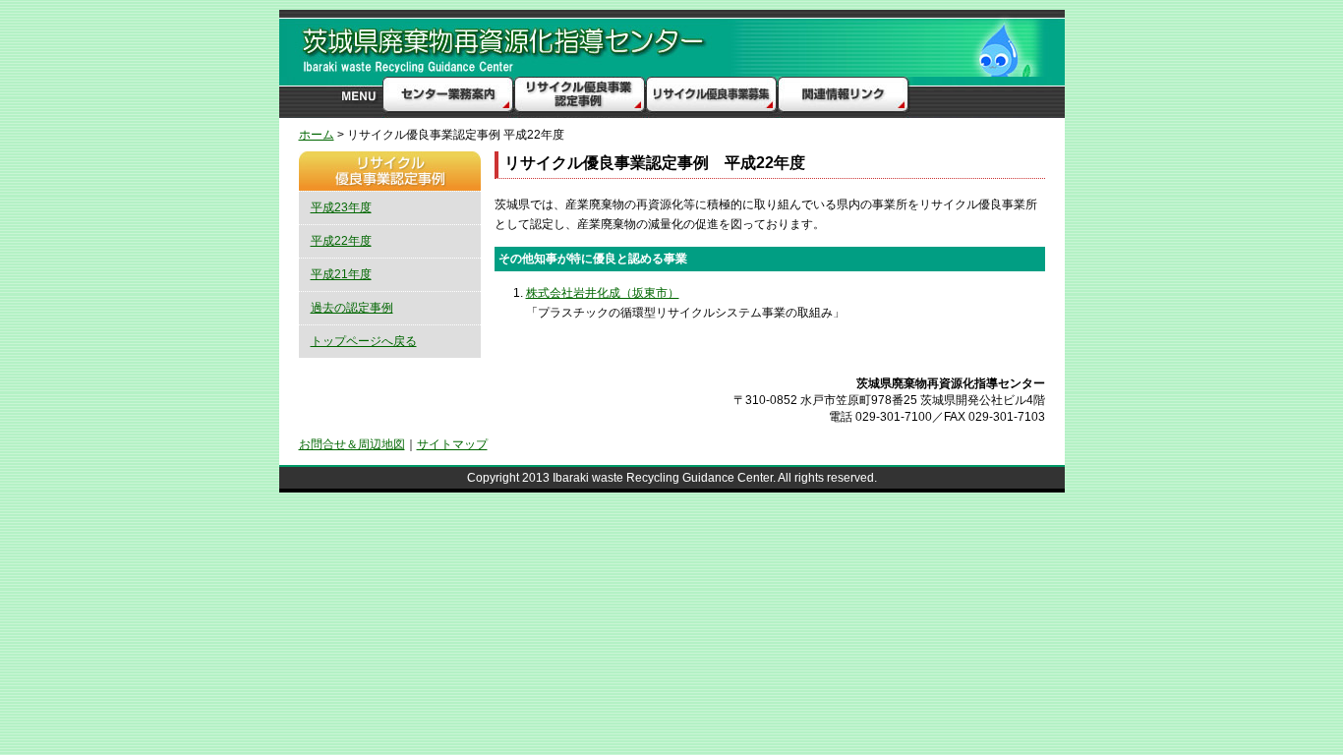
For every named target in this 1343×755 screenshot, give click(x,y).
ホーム (316, 135)
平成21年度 (341, 274)
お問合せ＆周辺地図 (352, 444)
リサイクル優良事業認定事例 (579, 97)
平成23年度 (341, 207)
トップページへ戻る (364, 341)
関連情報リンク (841, 97)
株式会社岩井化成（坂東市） (602, 293)
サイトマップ (452, 444)
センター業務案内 (448, 97)
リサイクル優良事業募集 (710, 97)
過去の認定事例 (352, 308)
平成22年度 (341, 241)
